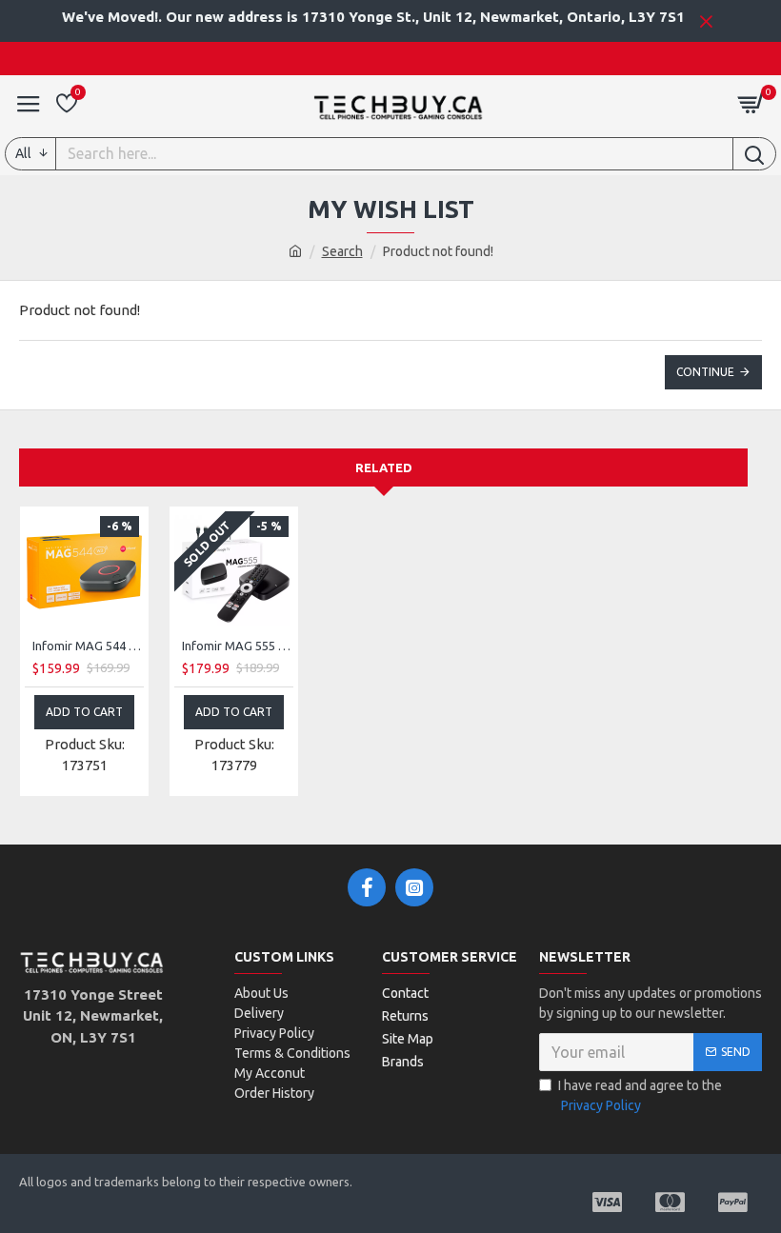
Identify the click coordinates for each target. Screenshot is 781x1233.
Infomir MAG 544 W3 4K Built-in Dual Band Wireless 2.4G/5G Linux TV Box (88, 645)
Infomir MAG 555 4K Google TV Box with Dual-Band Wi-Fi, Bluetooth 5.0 (237, 645)
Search (342, 251)
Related (383, 467)
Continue (705, 372)
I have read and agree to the (640, 1095)
